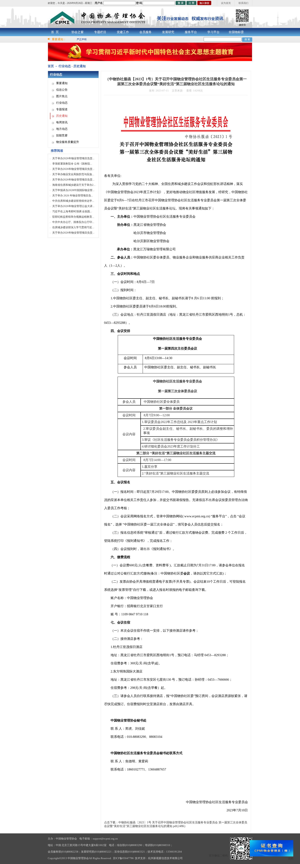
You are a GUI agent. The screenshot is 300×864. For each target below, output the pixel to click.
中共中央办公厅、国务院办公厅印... (73, 222)
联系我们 (243, 3)
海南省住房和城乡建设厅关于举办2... (73, 184)
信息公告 (62, 89)
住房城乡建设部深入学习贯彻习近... (73, 227)
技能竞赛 (62, 135)
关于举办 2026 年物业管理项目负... (72, 195)
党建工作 (123, 32)
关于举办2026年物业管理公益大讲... (73, 206)
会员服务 (145, 32)
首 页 (55, 32)
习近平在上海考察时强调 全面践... (72, 211)
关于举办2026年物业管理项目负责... (73, 158)
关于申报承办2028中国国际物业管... (73, 190)
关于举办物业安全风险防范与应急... (73, 174)
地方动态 (62, 128)
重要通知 (62, 83)
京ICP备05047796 (123, 858)
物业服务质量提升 (67, 142)
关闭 (290, 858)
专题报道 (62, 109)
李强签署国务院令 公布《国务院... (72, 163)
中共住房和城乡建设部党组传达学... (73, 200)
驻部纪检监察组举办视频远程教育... (73, 216)
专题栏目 (100, 32)
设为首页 (226, 3)
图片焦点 (62, 96)
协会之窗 (77, 32)
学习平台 (213, 32)
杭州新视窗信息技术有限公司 (165, 858)
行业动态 (62, 102)
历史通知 (62, 115)
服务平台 (191, 32)
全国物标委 (236, 32)
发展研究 (168, 32)
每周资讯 (62, 122)
